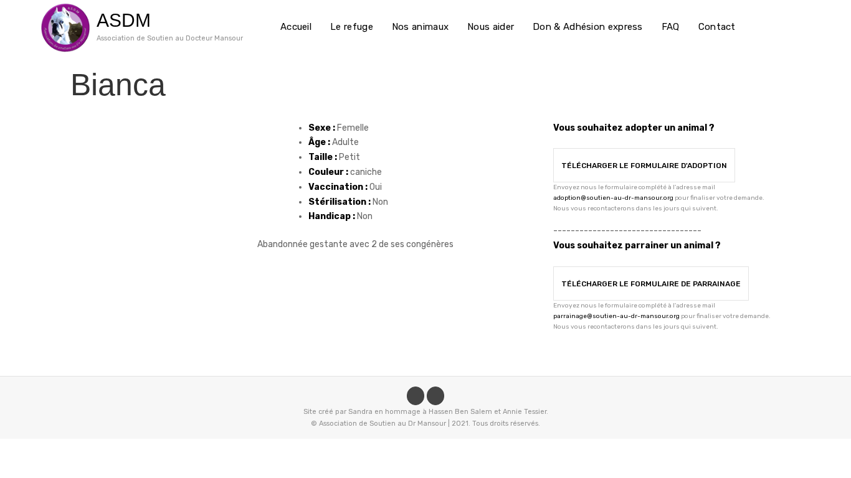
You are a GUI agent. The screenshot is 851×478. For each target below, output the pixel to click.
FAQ (671, 26)
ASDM (124, 20)
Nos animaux (420, 26)
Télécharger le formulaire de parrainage (651, 283)
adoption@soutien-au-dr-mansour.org (613, 198)
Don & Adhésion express (588, 26)
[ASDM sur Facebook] (415, 396)
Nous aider (490, 26)
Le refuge (351, 26)
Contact (717, 26)
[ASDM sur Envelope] (435, 396)
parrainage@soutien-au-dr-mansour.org (616, 316)
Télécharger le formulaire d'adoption (644, 165)
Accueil (295, 26)
